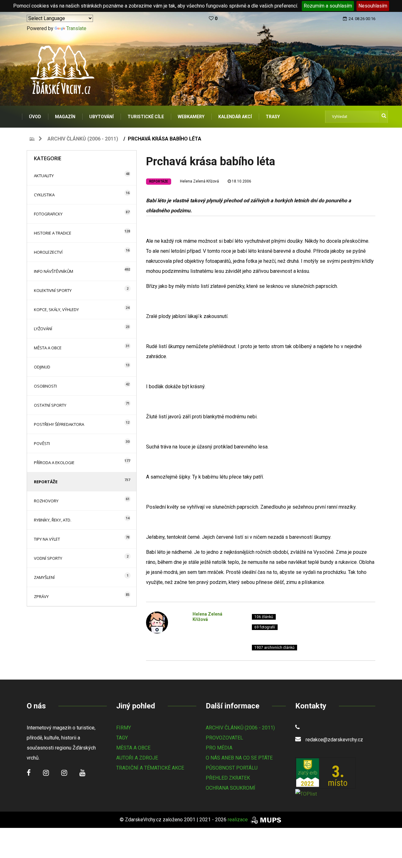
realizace (238, 820)
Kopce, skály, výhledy (56, 309)
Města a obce (48, 348)
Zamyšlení (44, 577)
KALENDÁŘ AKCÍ (235, 116)
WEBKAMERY (191, 116)
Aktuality (44, 175)
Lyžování (43, 328)
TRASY (273, 116)
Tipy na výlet (47, 539)
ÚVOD (35, 116)
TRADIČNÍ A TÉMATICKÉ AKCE (150, 768)
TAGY (122, 738)
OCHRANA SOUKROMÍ (230, 788)
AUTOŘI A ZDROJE (137, 758)
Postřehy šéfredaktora (59, 424)
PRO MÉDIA (219, 748)
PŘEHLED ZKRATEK (228, 778)
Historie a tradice (52, 233)
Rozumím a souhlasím (328, 6)
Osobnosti (45, 386)
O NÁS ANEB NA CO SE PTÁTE (239, 758)
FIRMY (123, 728)
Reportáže (45, 482)
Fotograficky (48, 214)
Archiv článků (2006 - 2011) (82, 139)
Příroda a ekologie (54, 462)
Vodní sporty (48, 558)
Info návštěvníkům (53, 271)
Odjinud (42, 367)
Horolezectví (48, 252)
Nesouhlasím (372, 6)
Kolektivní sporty (53, 290)
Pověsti (42, 443)
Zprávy (41, 596)
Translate (76, 28)
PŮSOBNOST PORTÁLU (232, 768)
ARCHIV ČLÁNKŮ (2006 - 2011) (240, 728)
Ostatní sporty (50, 405)
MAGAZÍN (65, 116)
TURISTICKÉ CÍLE (146, 116)
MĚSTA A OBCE (133, 748)
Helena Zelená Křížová (199, 181)
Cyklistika (44, 195)
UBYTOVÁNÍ (101, 116)
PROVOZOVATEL (224, 738)
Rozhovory (46, 501)
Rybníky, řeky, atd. (52, 520)
